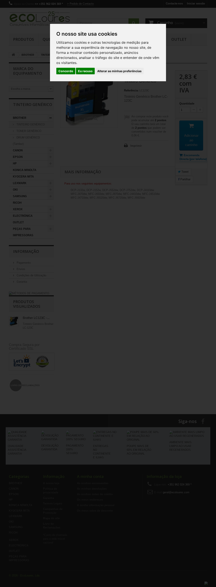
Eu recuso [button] (85, 71)
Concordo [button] (65, 71)
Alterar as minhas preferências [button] (119, 71)
